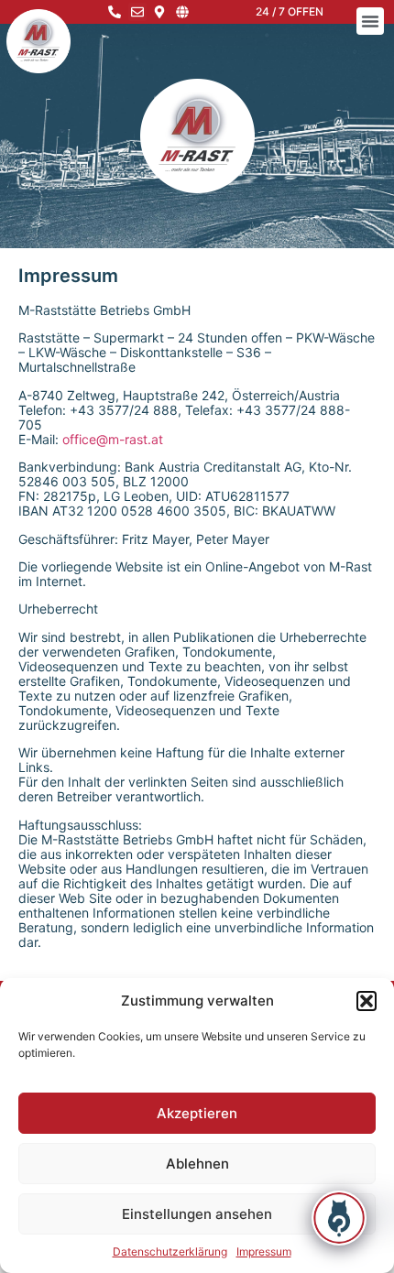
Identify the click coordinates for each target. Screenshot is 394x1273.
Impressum (263, 1251)
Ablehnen (197, 1163)
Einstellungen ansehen (197, 1214)
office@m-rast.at (112, 439)
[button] (366, 1001)
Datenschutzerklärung (170, 1251)
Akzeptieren (197, 1113)
